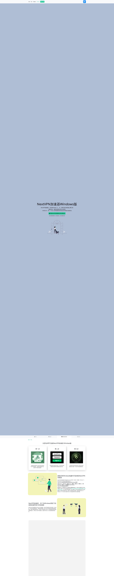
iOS (36, 436)
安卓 (50, 436)
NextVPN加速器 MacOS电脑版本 (76, 488)
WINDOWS (64, 436)
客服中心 (34, 1)
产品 (31, 439)
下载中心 (38, 1)
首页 (29, 1)
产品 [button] (31, 1)
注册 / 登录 (42, 1)
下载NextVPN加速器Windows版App (57, 213)
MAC (79, 436)
